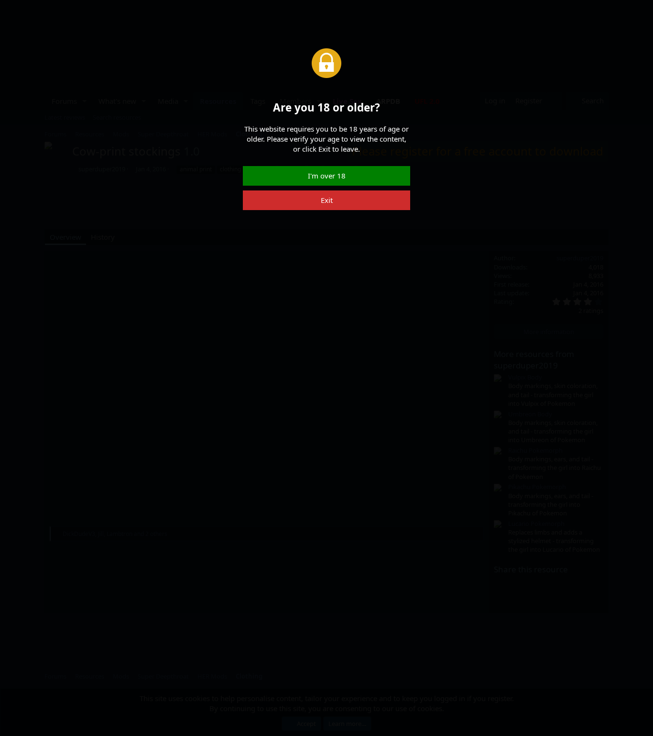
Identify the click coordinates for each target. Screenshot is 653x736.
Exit (327, 200)
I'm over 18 (327, 175)
